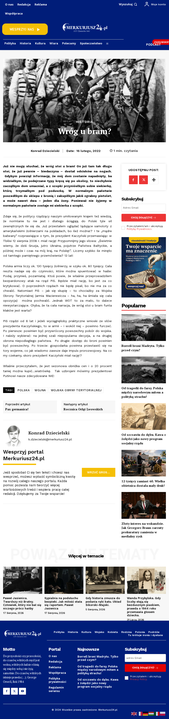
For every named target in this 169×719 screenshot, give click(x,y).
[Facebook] (133, 179)
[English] (134, 713)
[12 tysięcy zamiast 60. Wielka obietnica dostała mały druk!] (143, 463)
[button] (128, 4)
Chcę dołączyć (141, 217)
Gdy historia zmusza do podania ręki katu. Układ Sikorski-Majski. (103, 601)
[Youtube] (22, 691)
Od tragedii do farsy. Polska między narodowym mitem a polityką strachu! (142, 392)
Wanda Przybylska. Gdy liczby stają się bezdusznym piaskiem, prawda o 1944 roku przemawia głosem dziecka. (144, 606)
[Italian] (157, 713)
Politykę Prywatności (139, 229)
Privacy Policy (138, 679)
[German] (146, 713)
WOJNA (40, 390)
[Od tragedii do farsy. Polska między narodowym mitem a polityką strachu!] (143, 370)
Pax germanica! (16, 409)
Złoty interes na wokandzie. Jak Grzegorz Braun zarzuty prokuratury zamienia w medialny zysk (142, 530)
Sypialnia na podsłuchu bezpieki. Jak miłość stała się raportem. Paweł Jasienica (63, 603)
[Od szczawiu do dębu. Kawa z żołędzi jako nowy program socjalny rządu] (143, 416)
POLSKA (23, 390)
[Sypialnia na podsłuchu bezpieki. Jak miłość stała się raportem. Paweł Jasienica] (64, 580)
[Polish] (163, 713)
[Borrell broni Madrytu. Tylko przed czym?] (143, 327)
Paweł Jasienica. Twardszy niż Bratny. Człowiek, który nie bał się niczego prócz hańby (22, 603)
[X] (143, 179)
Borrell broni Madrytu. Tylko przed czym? (97, 658)
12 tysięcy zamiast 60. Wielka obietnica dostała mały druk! (143, 483)
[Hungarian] (151, 713)
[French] (140, 713)
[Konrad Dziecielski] (14, 436)
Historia (84, 122)
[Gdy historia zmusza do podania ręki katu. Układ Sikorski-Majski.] (105, 580)
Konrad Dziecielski (45, 151)
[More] (153, 179)
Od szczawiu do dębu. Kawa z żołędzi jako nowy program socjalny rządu (143, 438)
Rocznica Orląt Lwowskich (83, 409)
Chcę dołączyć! (143, 667)
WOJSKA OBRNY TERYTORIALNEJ (76, 390)
